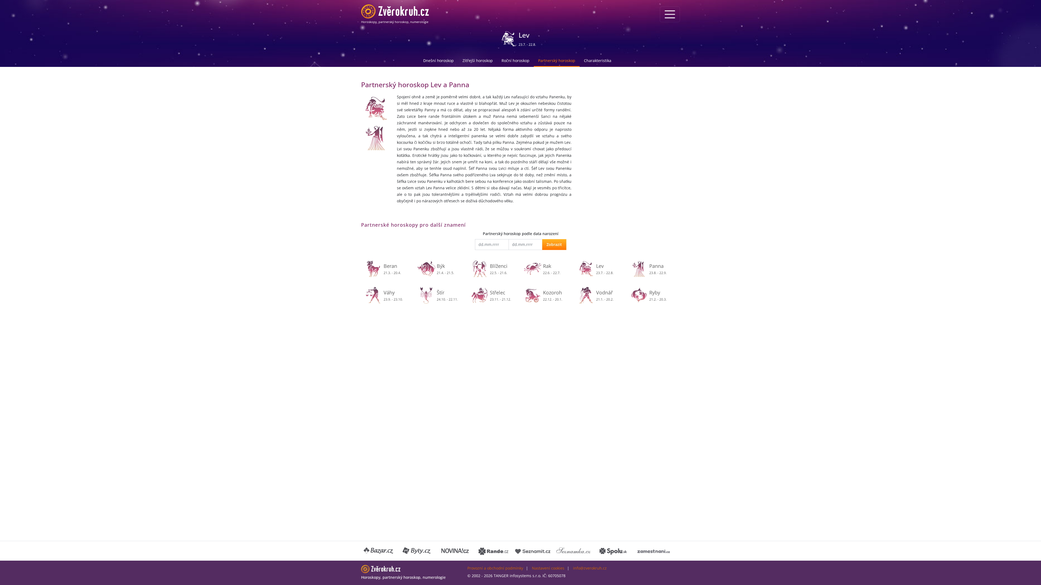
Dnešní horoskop (438, 60)
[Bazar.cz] (378, 550)
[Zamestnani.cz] (653, 550)
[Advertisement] (629, 118)
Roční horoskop (515, 60)
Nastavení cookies (548, 568)
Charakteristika (597, 60)
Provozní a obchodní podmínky (495, 568)
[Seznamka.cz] (573, 550)
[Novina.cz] (455, 550)
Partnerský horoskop (556, 60)
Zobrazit (554, 244)
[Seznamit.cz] (532, 550)
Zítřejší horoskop (477, 60)
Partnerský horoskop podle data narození (520, 233)
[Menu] (670, 14)
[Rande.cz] (493, 550)
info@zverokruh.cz (590, 568)
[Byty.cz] (417, 550)
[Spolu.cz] (613, 550)
